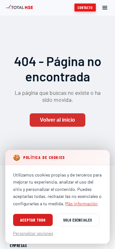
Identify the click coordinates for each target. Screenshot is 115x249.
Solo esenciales (77, 220)
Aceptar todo (33, 220)
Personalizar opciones (33, 233)
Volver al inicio (57, 120)
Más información (81, 203)
